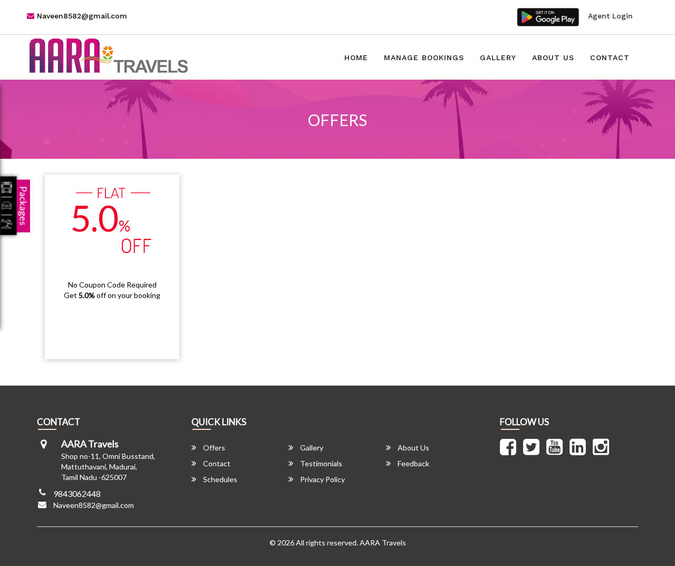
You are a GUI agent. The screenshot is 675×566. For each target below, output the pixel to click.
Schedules (219, 479)
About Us (553, 57)
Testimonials (320, 463)
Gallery (498, 57)
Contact (610, 57)
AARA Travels (383, 542)
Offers (213, 447)
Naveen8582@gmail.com (80, 16)
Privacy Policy (321, 479)
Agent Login (610, 16)
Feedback (412, 463)
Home (356, 57)
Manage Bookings (424, 57)
